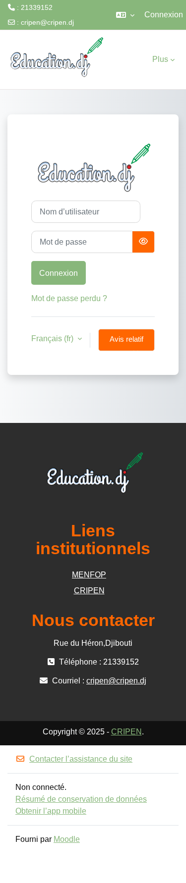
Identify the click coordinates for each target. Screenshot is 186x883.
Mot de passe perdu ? (69, 298)
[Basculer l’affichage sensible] (143, 242)
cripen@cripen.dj (47, 22)
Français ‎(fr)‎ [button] (53, 338)
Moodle (67, 839)
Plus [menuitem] (160, 59)
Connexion (163, 14)
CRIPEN (89, 590)
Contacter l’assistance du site (80, 759)
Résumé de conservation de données (81, 799)
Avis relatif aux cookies (126, 343)
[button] (125, 15)
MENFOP (89, 575)
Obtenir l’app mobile (50, 811)
